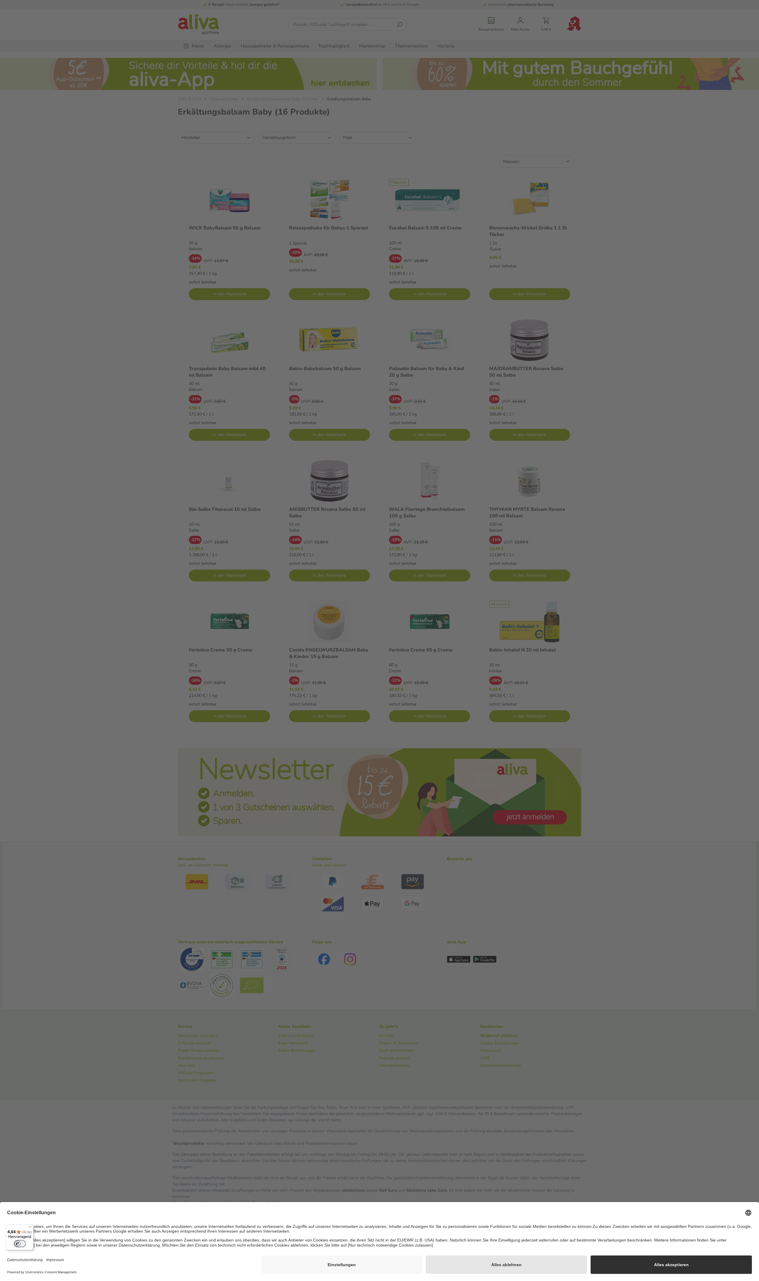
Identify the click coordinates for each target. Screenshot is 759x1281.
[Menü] (30, 1228)
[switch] (20, 1243)
